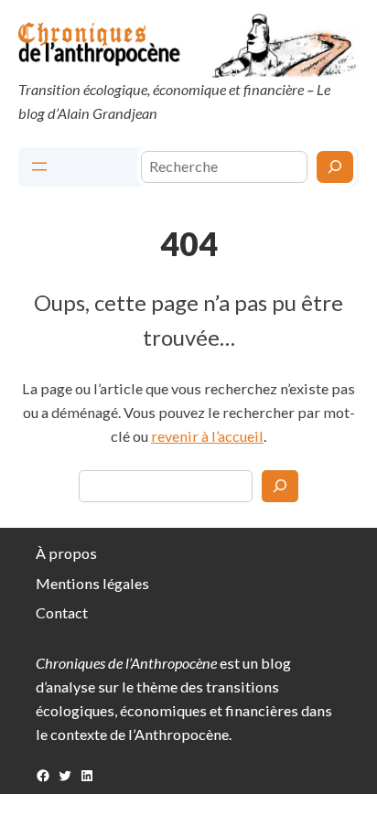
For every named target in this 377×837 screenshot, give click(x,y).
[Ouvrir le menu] (39, 166)
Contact (62, 612)
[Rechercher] (335, 166)
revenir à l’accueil (207, 436)
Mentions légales (92, 583)
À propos (66, 553)
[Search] (280, 485)
